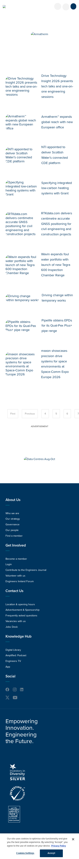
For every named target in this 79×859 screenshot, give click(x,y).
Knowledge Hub (19, 636)
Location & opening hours (20, 604)
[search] (65, 6)
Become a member (16, 558)
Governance (12, 524)
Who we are (12, 513)
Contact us (14, 591)
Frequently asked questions (21, 615)
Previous (30, 413)
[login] (57, 6)
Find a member (14, 535)
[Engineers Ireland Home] (4, 6)
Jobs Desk (12, 626)
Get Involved (16, 545)
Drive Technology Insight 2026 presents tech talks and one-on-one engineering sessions (57, 86)
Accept (51, 853)
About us (13, 500)
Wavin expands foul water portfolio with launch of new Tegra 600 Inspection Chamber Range (55, 264)
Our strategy (13, 518)
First (12, 413)
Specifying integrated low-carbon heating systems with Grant (56, 188)
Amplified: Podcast (16, 655)
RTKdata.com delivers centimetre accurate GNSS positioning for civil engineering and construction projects (56, 223)
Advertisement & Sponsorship (23, 609)
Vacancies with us (16, 621)
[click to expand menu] (73, 6)
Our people (12, 530)
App (8, 666)
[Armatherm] (39, 34)
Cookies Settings (25, 853)
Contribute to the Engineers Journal (26, 570)
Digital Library (13, 649)
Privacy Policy (58, 845)
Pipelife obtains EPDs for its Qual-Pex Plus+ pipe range (57, 325)
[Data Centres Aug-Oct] (39, 459)
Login (9, 564)
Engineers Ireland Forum (20, 581)
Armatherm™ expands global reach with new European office (57, 122)
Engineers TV (13, 661)
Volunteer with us (15, 575)
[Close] (73, 839)
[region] (39, 846)
